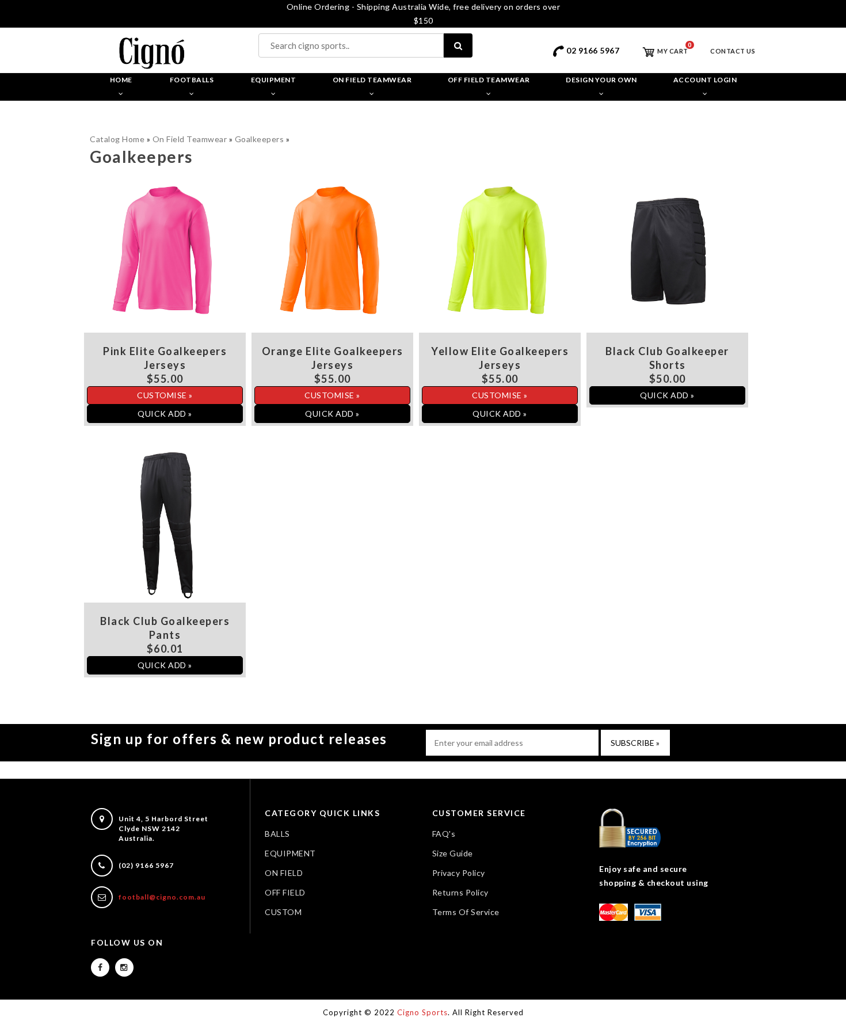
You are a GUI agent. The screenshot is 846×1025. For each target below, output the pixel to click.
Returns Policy (460, 892)
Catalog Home (117, 139)
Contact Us (732, 51)
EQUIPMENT (290, 853)
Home (121, 79)
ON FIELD (284, 873)
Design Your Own (601, 79)
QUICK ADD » (165, 413)
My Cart (672, 51)
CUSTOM (283, 912)
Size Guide (452, 853)
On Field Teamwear (372, 79)
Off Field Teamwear (489, 79)
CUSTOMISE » (165, 395)
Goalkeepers (259, 139)
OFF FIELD (285, 892)
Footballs (192, 79)
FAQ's (444, 834)
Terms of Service (466, 912)
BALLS (277, 834)
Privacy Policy (458, 873)
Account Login (705, 79)
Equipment (273, 79)
